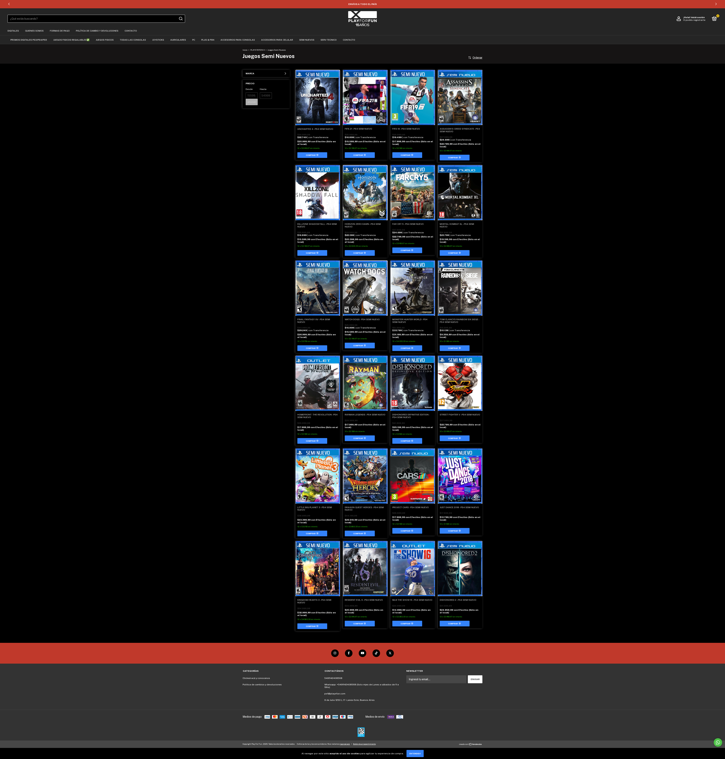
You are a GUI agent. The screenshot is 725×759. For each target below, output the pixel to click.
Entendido (415, 753)
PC (193, 40)
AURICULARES (178, 40)
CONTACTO (131, 30)
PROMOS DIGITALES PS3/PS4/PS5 (28, 40)
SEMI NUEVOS (306, 40)
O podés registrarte (694, 20)
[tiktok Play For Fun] (376, 653)
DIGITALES (13, 30)
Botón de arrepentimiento (364, 744)
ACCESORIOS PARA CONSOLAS (238, 40)
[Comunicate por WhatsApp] (718, 742)
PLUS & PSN (207, 40)
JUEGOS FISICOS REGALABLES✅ (71, 40)
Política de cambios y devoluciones (262, 684)
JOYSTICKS (158, 40)
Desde (249, 89)
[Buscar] (180, 18)
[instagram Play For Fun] (335, 653)
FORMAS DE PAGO (60, 30)
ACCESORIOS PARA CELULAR (277, 40)
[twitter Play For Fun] (390, 653)
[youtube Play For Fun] (362, 653)
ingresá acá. (345, 744)
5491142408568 (333, 678)
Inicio (245, 50)
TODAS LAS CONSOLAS (133, 40)
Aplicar (252, 102)
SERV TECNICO (329, 40)
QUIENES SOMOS (34, 30)
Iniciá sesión (698, 17)
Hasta (263, 89)
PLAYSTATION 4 (257, 50)
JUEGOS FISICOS (105, 40)
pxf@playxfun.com (334, 693)
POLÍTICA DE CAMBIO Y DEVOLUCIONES (97, 30)
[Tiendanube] (470, 744)
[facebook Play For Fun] (348, 653)
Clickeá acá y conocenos (256, 678)
